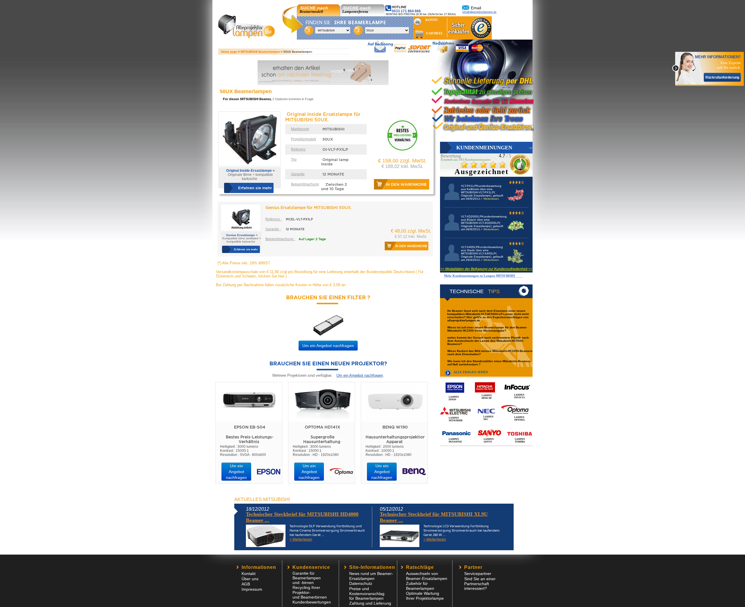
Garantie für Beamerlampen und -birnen (306, 578)
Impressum (252, 589)
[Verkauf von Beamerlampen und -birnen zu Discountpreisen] (249, 36)
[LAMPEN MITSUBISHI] (486, 404)
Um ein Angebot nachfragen (328, 345)
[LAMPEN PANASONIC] (486, 427)
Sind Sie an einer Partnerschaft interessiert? (480, 583)
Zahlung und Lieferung (370, 603)
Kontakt (249, 573)
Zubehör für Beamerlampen (420, 586)
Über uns (250, 578)
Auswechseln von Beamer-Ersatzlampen (426, 576)
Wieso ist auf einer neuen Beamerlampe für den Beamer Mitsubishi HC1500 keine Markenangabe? (487, 329)
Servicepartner (477, 573)
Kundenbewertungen (311, 602)
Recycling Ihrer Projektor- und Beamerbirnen (309, 592)
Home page (229, 51)
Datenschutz (360, 583)
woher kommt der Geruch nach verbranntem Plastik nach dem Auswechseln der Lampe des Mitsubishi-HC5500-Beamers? (488, 341)
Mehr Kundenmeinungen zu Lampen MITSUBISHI (479, 275)
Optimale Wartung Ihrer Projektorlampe (425, 596)
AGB (246, 584)
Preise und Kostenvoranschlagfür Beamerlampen (366, 593)
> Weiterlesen (490, 198)
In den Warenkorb (406, 184)
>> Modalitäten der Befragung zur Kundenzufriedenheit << (486, 269)
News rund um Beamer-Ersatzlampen (371, 576)
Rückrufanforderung (722, 77)
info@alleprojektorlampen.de (479, 11)
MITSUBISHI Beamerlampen (260, 51)
